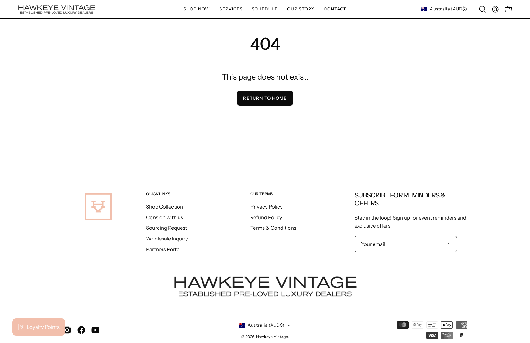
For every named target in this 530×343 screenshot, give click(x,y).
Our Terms (261, 193)
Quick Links (158, 193)
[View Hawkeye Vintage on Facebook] (81, 330)
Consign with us (164, 217)
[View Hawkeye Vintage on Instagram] (67, 330)
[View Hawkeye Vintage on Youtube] (95, 330)
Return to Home (265, 98)
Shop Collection (164, 207)
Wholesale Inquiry (167, 238)
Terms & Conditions (273, 228)
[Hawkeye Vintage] (56, 9)
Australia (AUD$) (448, 9)
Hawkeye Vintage (272, 336)
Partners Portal (163, 249)
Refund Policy (266, 217)
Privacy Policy (266, 207)
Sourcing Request (166, 228)
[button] (231, 9)
